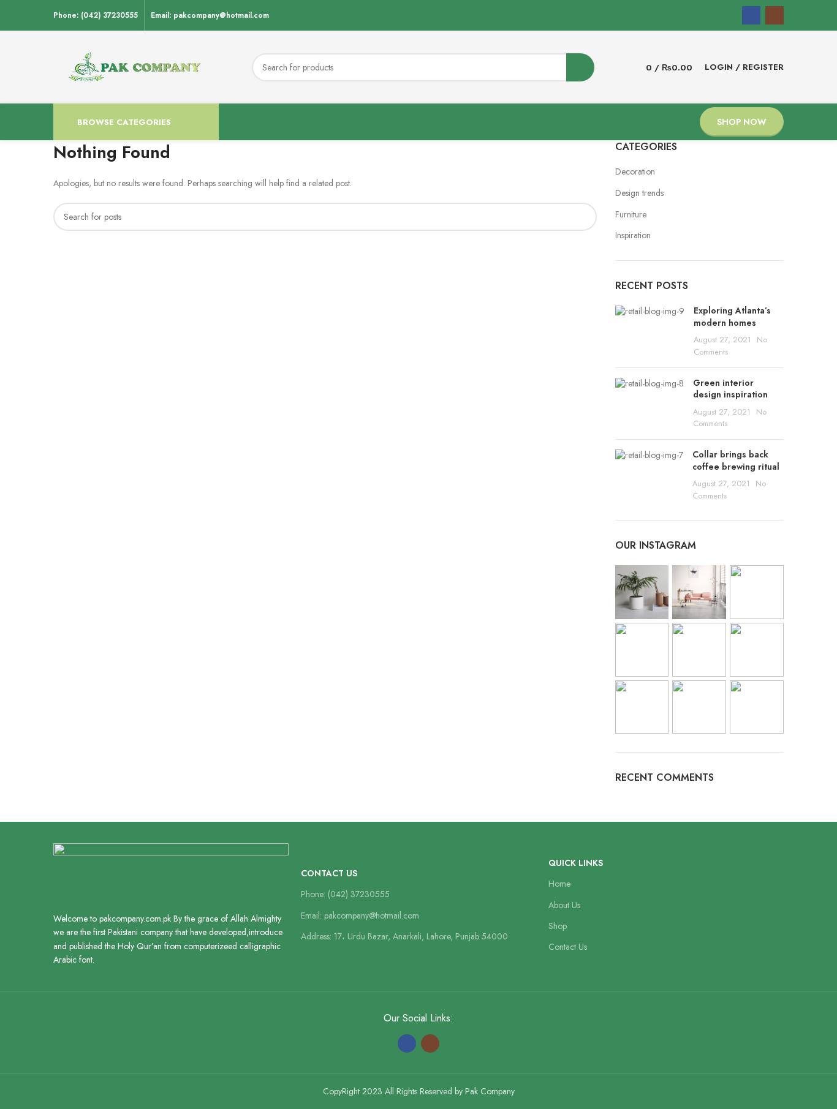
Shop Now (742, 122)
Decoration (635, 172)
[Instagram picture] (642, 592)
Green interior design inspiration (730, 389)
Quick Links (575, 863)
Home (559, 884)
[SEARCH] (580, 67)
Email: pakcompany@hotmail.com (360, 915)
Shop (557, 926)
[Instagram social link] (774, 15)
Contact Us (329, 873)
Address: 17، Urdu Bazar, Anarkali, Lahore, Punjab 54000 (404, 936)
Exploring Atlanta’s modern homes (732, 316)
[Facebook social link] (751, 15)
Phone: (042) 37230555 (345, 894)
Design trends (639, 193)
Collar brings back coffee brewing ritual (735, 460)
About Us (564, 905)
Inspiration (633, 235)
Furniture (630, 214)
